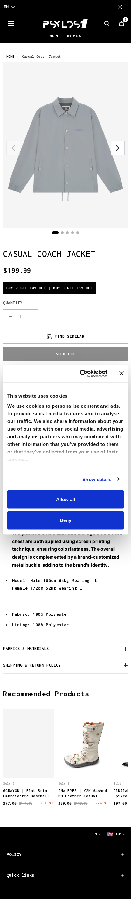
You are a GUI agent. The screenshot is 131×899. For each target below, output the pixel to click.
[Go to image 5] (77, 232)
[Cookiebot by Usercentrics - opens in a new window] (81, 373)
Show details (96, 479)
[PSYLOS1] (65, 23)
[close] (121, 7)
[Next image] (118, 148)
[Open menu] (11, 23)
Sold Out (65, 354)
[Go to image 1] (55, 232)
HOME (10, 56)
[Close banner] (121, 373)
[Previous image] (13, 148)
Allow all (65, 499)
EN (6, 6)
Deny (65, 520)
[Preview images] (29, 766)
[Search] (107, 23)
